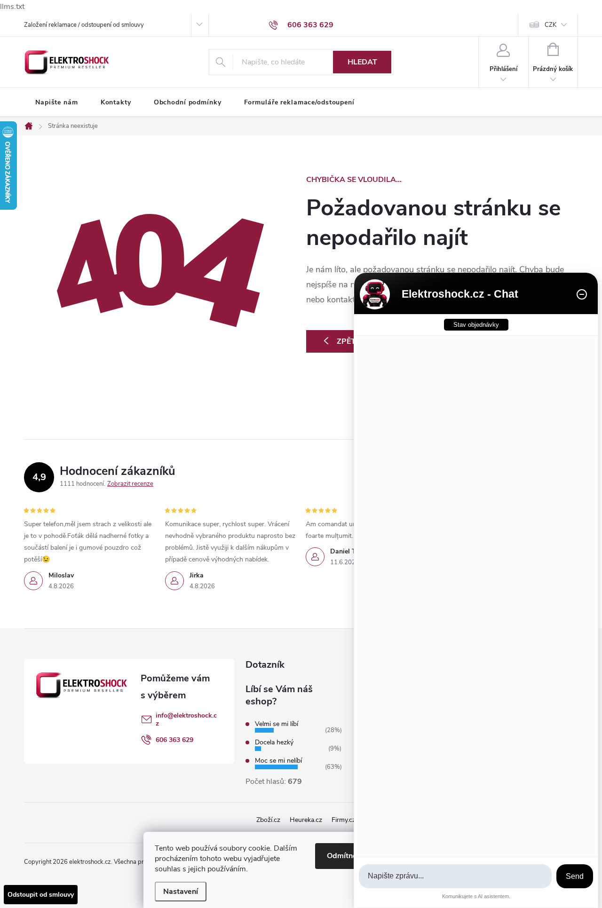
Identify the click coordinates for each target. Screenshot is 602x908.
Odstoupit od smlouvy (41, 894)
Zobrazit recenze (130, 484)
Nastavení (180, 891)
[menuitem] (56, 102)
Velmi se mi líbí (276, 723)
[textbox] (455, 876)
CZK (550, 25)
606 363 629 (174, 739)
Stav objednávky (476, 324)
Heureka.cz (306, 819)
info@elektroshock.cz (186, 719)
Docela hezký (274, 742)
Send (575, 876)
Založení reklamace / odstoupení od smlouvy (84, 25)
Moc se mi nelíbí (278, 760)
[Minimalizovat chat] (582, 294)
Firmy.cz (344, 819)
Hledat (362, 62)
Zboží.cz (268, 819)
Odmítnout (345, 856)
